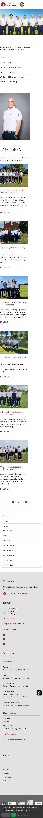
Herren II (6, 526)
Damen (5, 516)
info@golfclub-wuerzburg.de (14, 624)
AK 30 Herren (8, 531)
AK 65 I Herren (8, 560)
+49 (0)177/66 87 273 (10, 734)
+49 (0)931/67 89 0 (9, 618)
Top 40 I (6, 536)
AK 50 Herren (8, 550)
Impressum (7, 777)
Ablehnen (6, 815)
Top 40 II (6, 541)
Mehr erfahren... (22, 815)
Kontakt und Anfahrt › (11, 629)
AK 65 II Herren (9, 565)
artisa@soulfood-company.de (14, 739)
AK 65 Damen (8, 555)
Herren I (6, 521)
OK (13, 815)
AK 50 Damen (8, 545)
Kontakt (6, 769)
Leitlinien (6, 773)
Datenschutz (8, 781)
